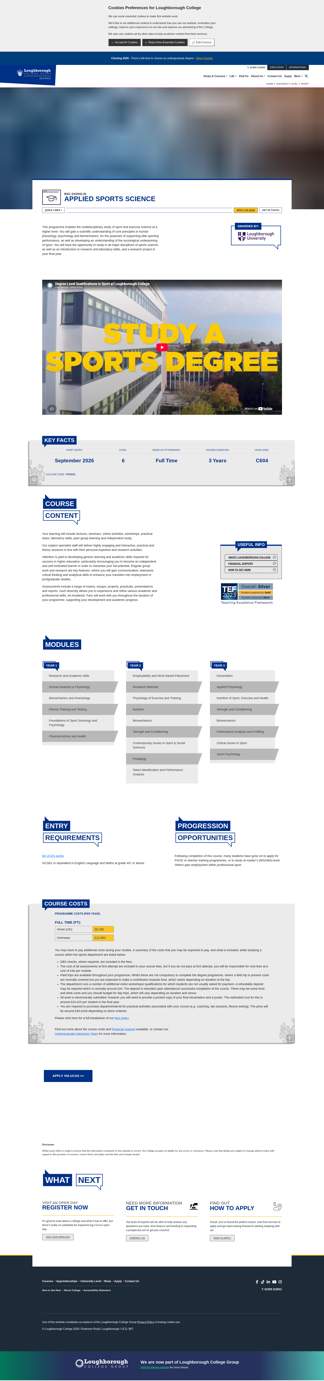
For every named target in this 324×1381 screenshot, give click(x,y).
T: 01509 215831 (256, 67)
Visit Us (244, 76)
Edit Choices (203, 42)
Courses (47, 1281)
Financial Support (240, 563)
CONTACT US (137, 1238)
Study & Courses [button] (214, 76)
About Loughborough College (249, 557)
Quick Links (52, 210)
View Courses (204, 58)
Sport (305, 83)
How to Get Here (239, 569)
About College (72, 1290)
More (297, 76)
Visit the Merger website (155, 1367)
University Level (287, 83)
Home (269, 83)
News (107, 1281)
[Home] (34, 73)
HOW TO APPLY (222, 1238)
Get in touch (270, 210)
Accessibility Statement (97, 1290)
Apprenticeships (66, 1281)
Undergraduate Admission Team (76, 1033)
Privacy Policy (145, 1322)
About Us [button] (257, 76)
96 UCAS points (53, 856)
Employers (277, 67)
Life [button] (232, 76)
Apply (288, 76)
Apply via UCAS (246, 210)
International (297, 67)
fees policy (122, 1018)
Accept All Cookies (126, 42)
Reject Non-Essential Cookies (166, 42)
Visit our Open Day (58, 1237)
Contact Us (274, 76)
